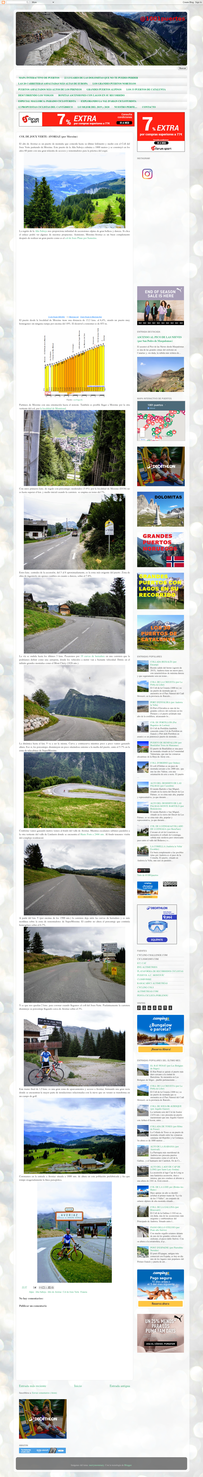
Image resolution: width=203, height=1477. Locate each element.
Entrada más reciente (32, 1386)
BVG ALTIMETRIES (147, 967)
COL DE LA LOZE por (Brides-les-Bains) (167, 1188)
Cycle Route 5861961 (56, 317)
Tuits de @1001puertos (147, 875)
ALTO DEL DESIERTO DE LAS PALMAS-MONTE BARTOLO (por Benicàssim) (167, 806)
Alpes (31, 1291)
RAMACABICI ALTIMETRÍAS (152, 983)
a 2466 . (92, 834)
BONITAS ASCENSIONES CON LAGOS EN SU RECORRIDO (91, 95)
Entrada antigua (120, 1386)
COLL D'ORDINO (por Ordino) (165, 762)
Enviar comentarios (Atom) (44, 1392)
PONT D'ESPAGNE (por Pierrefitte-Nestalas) (166, 1249)
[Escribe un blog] (43, 1287)
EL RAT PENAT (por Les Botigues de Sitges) (166, 1067)
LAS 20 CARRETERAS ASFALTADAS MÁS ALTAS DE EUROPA (53, 83)
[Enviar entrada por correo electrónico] (34, 1287)
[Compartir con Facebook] (49, 1287)
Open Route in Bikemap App (91, 317)
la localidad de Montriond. (53, 408)
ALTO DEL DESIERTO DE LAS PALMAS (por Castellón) (165, 784)
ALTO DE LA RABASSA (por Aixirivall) (164, 1148)
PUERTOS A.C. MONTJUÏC (150, 975)
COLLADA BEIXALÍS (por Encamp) (163, 663)
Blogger (127, 1465)
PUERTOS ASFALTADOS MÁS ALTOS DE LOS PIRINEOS (50, 89)
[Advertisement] (160, 234)
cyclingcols (78, 399)
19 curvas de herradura (93, 656)
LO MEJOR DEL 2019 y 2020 (93, 107)
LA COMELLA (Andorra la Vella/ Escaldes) (166, 848)
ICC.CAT (141, 963)
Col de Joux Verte (71, 1291)
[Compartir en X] (46, 1287)
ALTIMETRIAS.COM (147, 991)
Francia (83, 1291)
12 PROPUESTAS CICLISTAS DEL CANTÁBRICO (45, 107)
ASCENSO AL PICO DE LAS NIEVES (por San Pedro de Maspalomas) (159, 339)
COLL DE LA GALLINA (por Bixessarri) (164, 1208)
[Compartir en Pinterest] (52, 1287)
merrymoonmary (96, 1465)
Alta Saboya (41, 231)
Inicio (78, 1386)
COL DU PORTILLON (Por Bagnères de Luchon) (163, 723)
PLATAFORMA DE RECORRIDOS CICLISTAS (160, 971)
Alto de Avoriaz (54, 1291)
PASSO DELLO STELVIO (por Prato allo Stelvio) (165, 1228)
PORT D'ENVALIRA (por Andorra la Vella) (166, 703)
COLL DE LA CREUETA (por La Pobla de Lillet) (166, 683)
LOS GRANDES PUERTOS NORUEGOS (114, 83)
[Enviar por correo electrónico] (40, 1287)
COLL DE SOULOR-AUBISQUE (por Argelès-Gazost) (166, 1107)
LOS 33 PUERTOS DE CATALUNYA (146, 89)
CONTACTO (149, 107)
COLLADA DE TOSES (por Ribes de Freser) (166, 1128)
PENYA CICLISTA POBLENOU (152, 995)
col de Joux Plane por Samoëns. (81, 238)
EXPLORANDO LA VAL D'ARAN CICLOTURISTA (108, 101)
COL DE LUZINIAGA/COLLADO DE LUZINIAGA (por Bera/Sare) (166, 827)
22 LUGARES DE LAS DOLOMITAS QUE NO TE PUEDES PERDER (101, 77)
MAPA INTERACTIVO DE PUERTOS (39, 77)
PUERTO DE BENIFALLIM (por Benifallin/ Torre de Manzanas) (166, 744)
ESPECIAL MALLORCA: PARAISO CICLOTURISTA (47, 101)
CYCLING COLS (145, 987)
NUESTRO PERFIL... (125, 107)
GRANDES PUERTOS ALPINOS (104, 89)
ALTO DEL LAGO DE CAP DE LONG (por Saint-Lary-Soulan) (165, 1168)
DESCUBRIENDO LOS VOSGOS (35, 95)
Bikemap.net (74, 317)
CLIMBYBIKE (144, 979)
